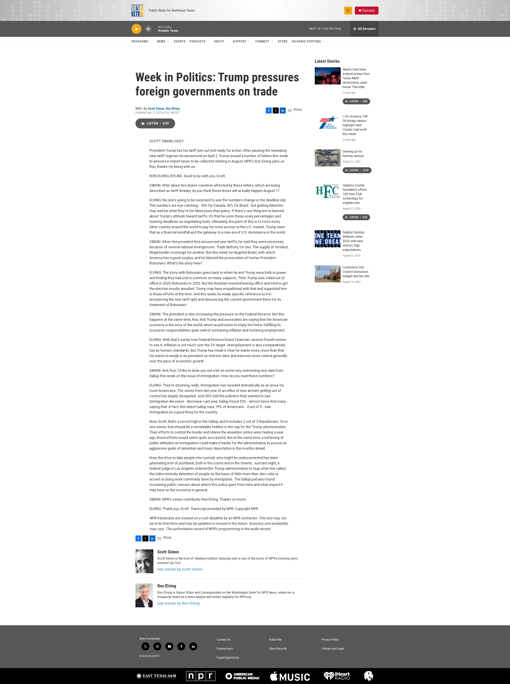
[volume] (148, 28)
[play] (136, 29)
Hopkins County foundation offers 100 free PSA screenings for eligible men (355, 194)
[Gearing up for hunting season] (328, 157)
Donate (368, 10)
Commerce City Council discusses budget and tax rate (356, 271)
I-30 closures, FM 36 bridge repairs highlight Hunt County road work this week (355, 125)
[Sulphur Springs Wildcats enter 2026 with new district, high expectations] (328, 238)
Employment (225, 648)
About (219, 41)
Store (283, 41)
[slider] (154, 29)
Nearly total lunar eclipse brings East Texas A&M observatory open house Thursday (356, 78)
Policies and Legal (333, 648)
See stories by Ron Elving (178, 603)
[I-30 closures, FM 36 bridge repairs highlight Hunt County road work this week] (328, 122)
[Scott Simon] (144, 561)
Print (298, 109)
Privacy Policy (330, 639)
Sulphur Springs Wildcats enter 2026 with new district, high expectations (354, 241)
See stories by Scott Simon (179, 569)
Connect (262, 41)
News (161, 41)
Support (240, 41)
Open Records (278, 648)
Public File (275, 639)
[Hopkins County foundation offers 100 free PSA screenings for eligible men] (328, 191)
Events (180, 41)
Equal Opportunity (228, 657)
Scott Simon (156, 109)
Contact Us (223, 639)
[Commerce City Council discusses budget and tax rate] (328, 273)
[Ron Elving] (144, 595)
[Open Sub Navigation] (151, 41)
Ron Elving (173, 109)
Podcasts (198, 41)
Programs (139, 41)
